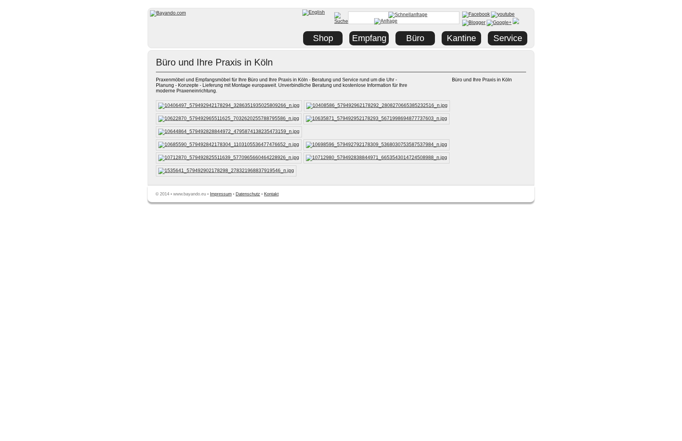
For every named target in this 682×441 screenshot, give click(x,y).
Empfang (369, 38)
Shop (323, 38)
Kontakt (271, 193)
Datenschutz (248, 193)
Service (507, 38)
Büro (415, 38)
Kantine (461, 38)
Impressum (221, 193)
